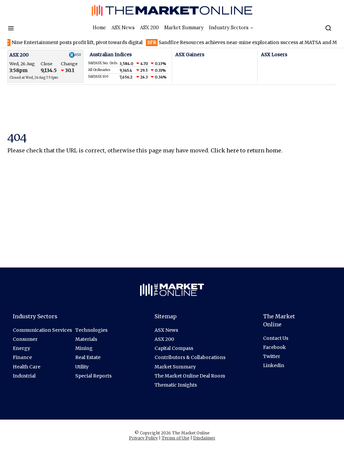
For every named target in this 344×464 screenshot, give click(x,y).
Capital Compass (174, 348)
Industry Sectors (229, 28)
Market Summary (184, 28)
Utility (82, 367)
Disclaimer (204, 437)
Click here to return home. (247, 150)
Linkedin (273, 365)
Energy (21, 348)
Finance (22, 357)
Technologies (91, 330)
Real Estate (87, 357)
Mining (84, 348)
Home (99, 28)
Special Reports (93, 376)
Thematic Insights (176, 385)
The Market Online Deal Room (190, 376)
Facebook (274, 347)
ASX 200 (149, 28)
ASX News (123, 28)
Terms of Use (175, 437)
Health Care (26, 367)
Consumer (25, 339)
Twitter (271, 356)
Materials (86, 339)
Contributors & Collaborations (190, 357)
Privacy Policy (143, 437)
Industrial (24, 376)
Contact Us (275, 338)
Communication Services (42, 330)
